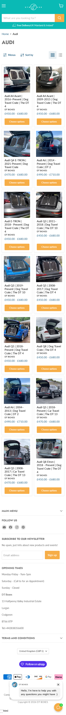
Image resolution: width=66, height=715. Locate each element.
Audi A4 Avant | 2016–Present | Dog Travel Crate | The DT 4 (17, 101)
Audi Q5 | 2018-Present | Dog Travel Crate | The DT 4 (16, 350)
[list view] (60, 55)
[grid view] (52, 55)
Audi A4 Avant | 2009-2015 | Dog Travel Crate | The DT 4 (49, 101)
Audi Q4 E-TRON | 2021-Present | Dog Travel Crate (16, 164)
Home (5, 33)
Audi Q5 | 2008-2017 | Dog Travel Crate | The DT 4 (47, 289)
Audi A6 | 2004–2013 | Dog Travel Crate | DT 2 (15, 411)
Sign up (52, 555)
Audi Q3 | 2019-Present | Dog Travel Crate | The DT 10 (16, 289)
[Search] (59, 18)
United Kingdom (31, 651)
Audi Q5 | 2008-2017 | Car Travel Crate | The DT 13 (15, 472)
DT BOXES (10, 109)
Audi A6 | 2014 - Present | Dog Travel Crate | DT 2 (48, 164)
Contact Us (9, 694)
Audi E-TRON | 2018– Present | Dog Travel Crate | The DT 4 (17, 226)
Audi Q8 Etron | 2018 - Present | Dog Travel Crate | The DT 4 (49, 467)
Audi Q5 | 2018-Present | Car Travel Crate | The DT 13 (48, 411)
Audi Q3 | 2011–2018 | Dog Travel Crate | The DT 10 (47, 225)
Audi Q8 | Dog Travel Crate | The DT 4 (49, 348)
